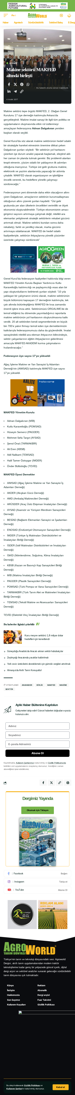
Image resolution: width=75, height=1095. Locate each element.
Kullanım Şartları (14, 1089)
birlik (40, 685)
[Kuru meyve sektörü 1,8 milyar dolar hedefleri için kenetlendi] (13, 637)
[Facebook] (37, 873)
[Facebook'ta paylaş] (8, 84)
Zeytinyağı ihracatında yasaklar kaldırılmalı (28, 657)
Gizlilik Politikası (32, 1085)
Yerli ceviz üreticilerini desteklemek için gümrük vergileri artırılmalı (38, 664)
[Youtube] (37, 890)
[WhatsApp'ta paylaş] (28, 84)
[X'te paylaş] (15, 84)
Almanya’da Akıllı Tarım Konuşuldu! (24, 670)
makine (63, 685)
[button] (61, 1087)
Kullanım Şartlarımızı (25, 763)
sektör (9, 689)
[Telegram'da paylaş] (15, 91)
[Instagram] (37, 881)
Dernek (13, 63)
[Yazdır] (67, 783)
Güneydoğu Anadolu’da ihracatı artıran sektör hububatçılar (35, 651)
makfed (51, 685)
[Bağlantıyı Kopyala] (21, 91)
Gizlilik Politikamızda (57, 763)
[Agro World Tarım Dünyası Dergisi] (37, 15)
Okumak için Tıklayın (37, 810)
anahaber (27, 685)
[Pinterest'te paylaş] (21, 84)
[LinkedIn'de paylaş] (8, 91)
